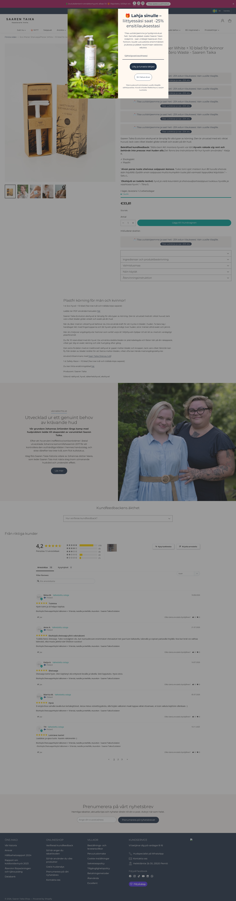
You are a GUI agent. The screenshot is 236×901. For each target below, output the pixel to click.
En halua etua (143, 77)
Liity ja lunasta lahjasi (143, 66)
